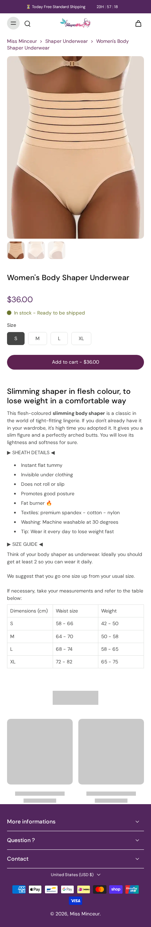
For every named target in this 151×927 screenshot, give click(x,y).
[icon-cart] (136, 23)
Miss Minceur (22, 41)
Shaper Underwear (66, 41)
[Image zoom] (75, 147)
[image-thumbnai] (16, 250)
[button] (75, 362)
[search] (27, 23)
